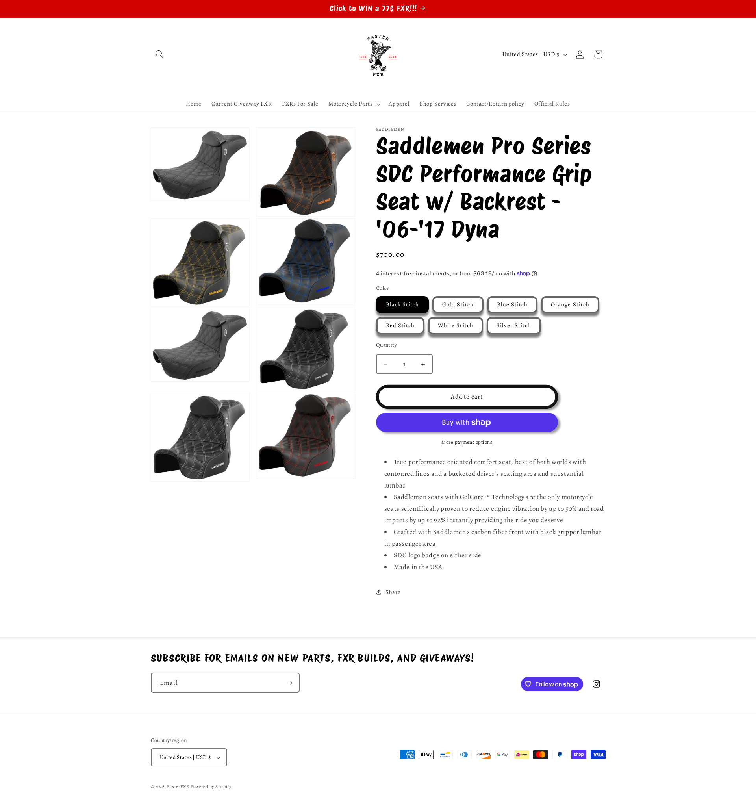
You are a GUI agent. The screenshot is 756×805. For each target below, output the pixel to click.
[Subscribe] (289, 683)
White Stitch (455, 325)
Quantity (386, 345)
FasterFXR (178, 786)
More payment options (467, 442)
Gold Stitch (458, 304)
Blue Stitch (512, 304)
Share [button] (393, 592)
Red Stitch (400, 325)
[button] (160, 54)
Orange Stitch (570, 304)
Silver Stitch (514, 325)
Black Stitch (402, 304)
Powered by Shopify (211, 786)
